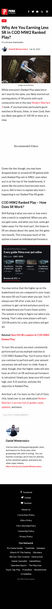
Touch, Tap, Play (13, 569)
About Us (26, 509)
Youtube (27, 503)
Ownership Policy (26, 531)
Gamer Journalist (19, 561)
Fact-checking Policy (26, 525)
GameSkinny (35, 561)
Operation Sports (19, 565)
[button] (47, 11)
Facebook (27, 492)
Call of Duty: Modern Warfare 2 (15, 415)
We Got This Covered (19, 556)
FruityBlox (27, 569)
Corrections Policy (26, 515)
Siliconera (37, 552)
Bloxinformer (40, 569)
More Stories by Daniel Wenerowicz (23, 466)
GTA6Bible (26, 574)
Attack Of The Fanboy (20, 552)
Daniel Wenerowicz (18, 49)
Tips (4, 21)
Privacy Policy (26, 536)
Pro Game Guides (15, 548)
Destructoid (37, 556)
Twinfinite (29, 548)
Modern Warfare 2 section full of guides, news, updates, (24, 403)
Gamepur (41, 548)
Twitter (27, 497)
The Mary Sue (35, 565)
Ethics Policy (26, 520)
